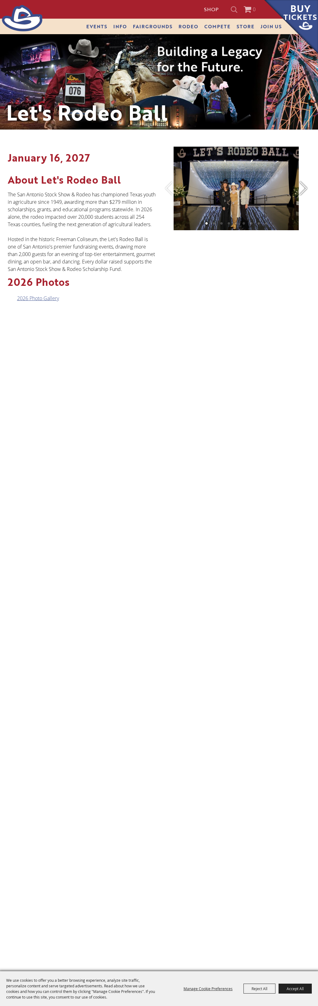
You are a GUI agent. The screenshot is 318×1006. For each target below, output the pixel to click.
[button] (303, 188)
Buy (300, 12)
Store (245, 26)
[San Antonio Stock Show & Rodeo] (22, 18)
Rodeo (188, 26)
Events (96, 26)
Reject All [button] (259, 988)
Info (120, 26)
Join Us (271, 26)
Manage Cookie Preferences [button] (208, 988)
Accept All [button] (295, 988)
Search (234, 9)
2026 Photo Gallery (38, 298)
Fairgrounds (152, 26)
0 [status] (254, 9)
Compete (217, 26)
